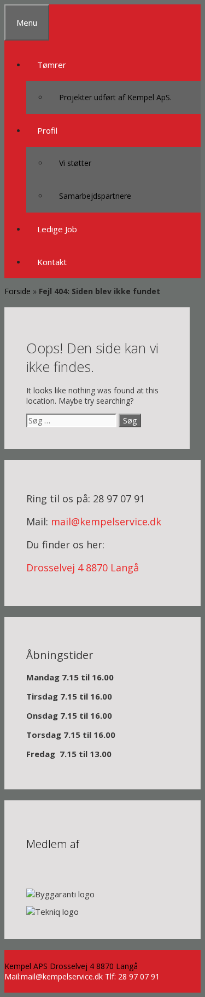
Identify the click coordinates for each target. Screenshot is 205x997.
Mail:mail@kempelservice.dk (53, 976)
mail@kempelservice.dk (106, 521)
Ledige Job (57, 229)
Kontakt (52, 261)
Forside (17, 291)
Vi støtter (75, 163)
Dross (40, 567)
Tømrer (51, 64)
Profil (47, 130)
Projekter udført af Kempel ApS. (115, 97)
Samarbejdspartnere (95, 196)
